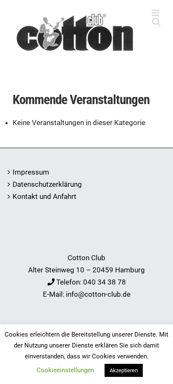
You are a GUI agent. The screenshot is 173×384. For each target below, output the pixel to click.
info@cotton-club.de (98, 294)
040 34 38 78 (104, 282)
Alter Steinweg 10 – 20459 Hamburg (86, 270)
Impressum (31, 172)
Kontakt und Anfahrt (44, 196)
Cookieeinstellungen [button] (65, 370)
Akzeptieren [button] (124, 370)
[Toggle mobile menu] (156, 12)
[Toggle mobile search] (156, 21)
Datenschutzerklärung (47, 184)
